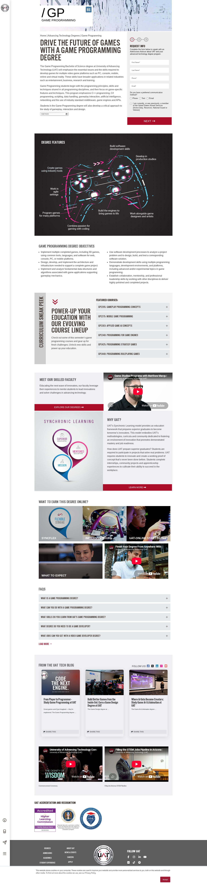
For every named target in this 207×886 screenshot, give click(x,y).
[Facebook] (128, 857)
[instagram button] (161, 666)
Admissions (47, 853)
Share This (50, 732)
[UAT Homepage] (5, 14)
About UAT (70, 848)
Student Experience (47, 862)
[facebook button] (148, 666)
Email (151, 98)
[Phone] (5, 832)
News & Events (70, 852)
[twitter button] (153, 666)
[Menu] (5, 854)
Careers (70, 857)
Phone (135, 98)
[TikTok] (133, 862)
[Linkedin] (139, 857)
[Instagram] (133, 857)
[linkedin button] (157, 666)
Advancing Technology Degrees (64, 35)
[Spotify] (139, 862)
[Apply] (5, 843)
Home (43, 35)
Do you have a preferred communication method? (146, 93)
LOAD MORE (45, 643)
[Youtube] (145, 857)
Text (143, 98)
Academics (47, 858)
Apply (70, 862)
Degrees (47, 848)
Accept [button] (165, 879)
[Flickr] (128, 862)
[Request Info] (5, 820)
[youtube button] (166, 666)
